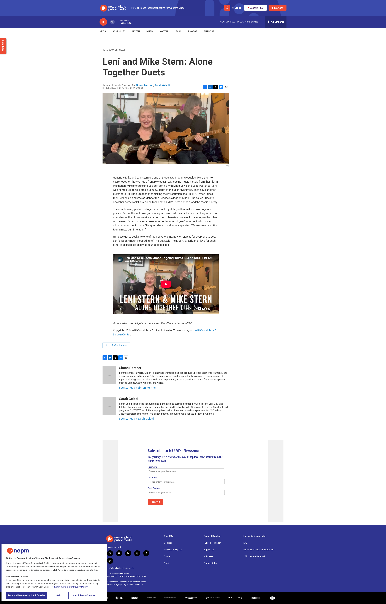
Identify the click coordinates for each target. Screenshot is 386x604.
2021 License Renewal (254, 556)
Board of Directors (212, 536)
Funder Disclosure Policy (255, 536)
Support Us (209, 550)
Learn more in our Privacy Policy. (71, 587)
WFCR (114, 576)
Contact (168, 543)
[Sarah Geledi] (109, 406)
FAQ (245, 543)
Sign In (236, 8)
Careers (168, 556)
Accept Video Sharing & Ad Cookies (26, 595)
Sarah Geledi (162, 85)
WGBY (108, 576)
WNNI (144, 576)
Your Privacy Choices (84, 595)
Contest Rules (210, 563)
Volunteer (208, 556)
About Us (168, 536)
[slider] (117, 21)
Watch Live (257, 8)
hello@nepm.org (119, 584)
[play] (103, 22)
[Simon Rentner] (109, 375)
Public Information (212, 543)
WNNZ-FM (136, 576)
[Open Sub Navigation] (108, 31)
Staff (166, 563)
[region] (54, 572)
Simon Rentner (144, 85)
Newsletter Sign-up (173, 550)
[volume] (112, 22)
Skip (58, 595)
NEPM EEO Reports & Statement (259, 550)
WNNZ (121, 576)
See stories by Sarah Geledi (136, 418)
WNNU (128, 576)
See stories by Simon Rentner (138, 387)
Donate (278, 8)
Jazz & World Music (114, 50)
